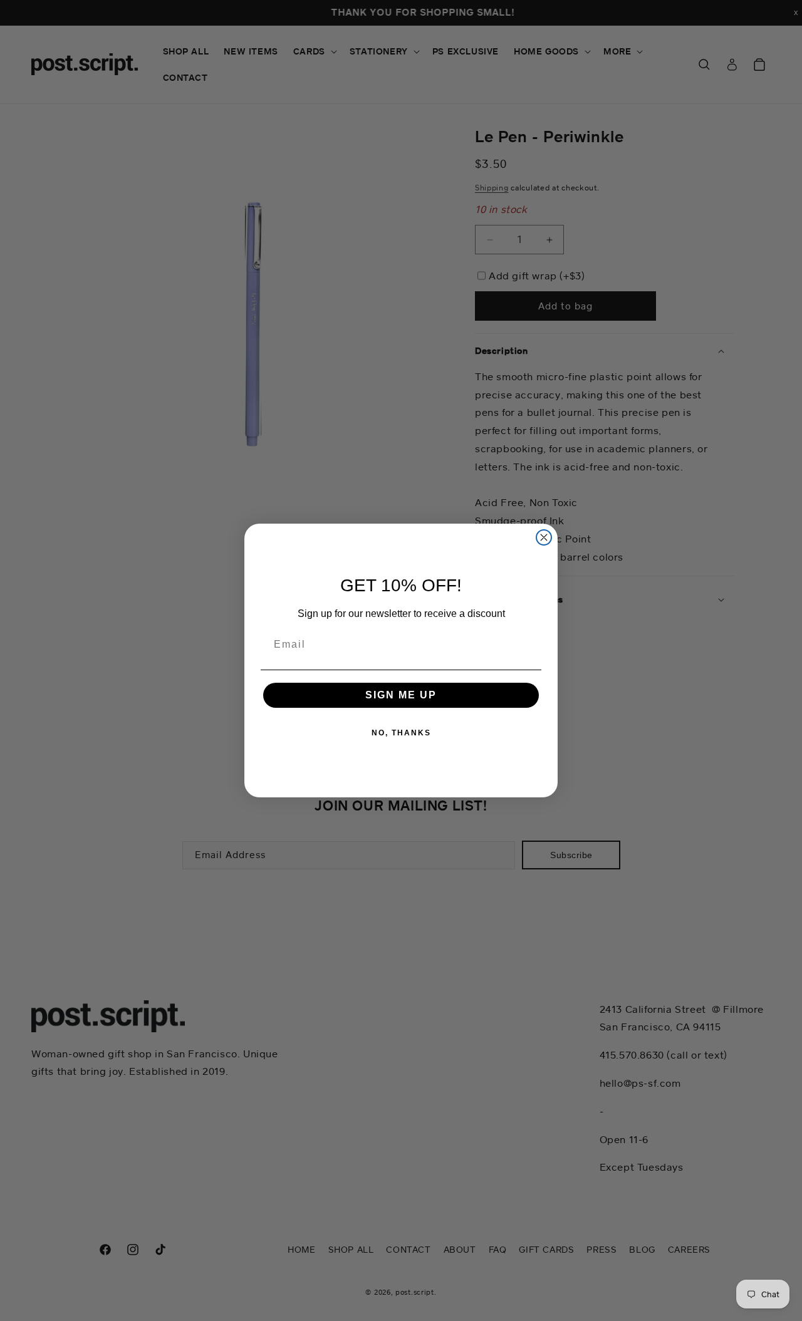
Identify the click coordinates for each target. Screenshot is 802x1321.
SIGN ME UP (401, 695)
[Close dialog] (543, 537)
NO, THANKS (401, 732)
